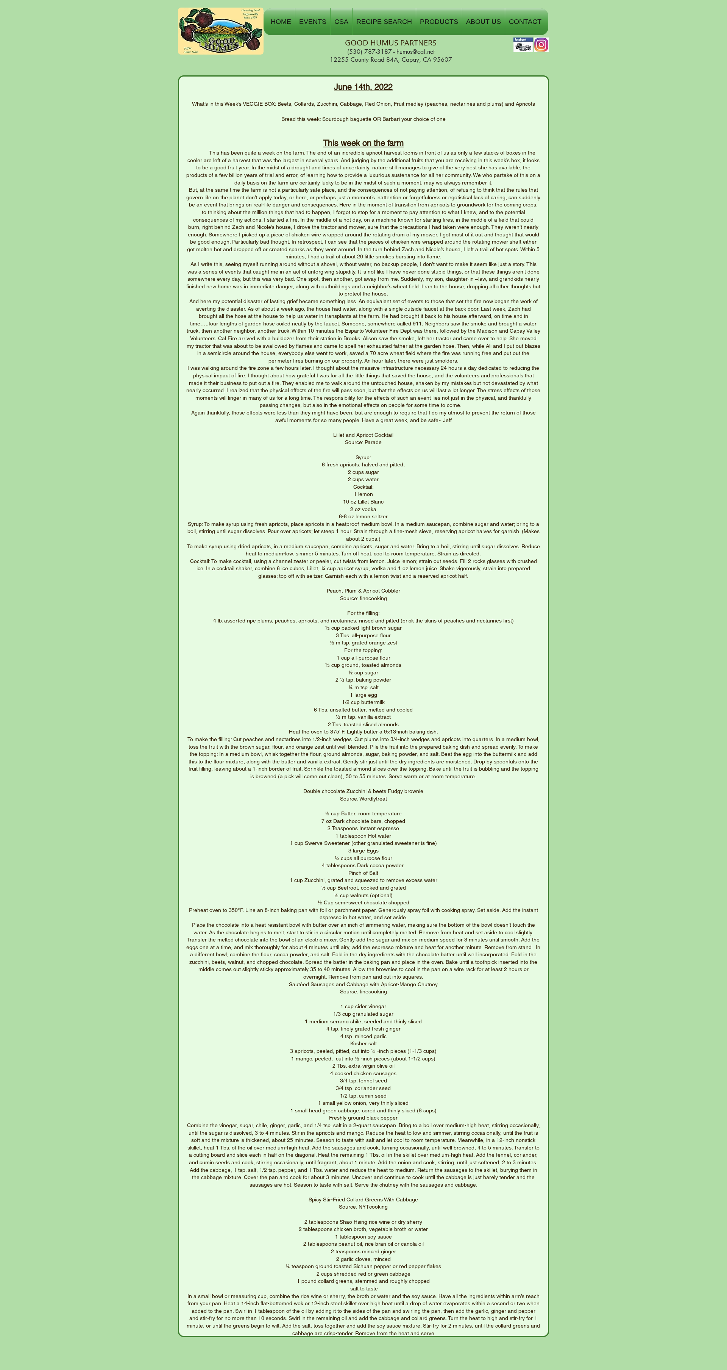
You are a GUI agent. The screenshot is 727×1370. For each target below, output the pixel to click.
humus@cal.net (415, 52)
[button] (312, 21)
